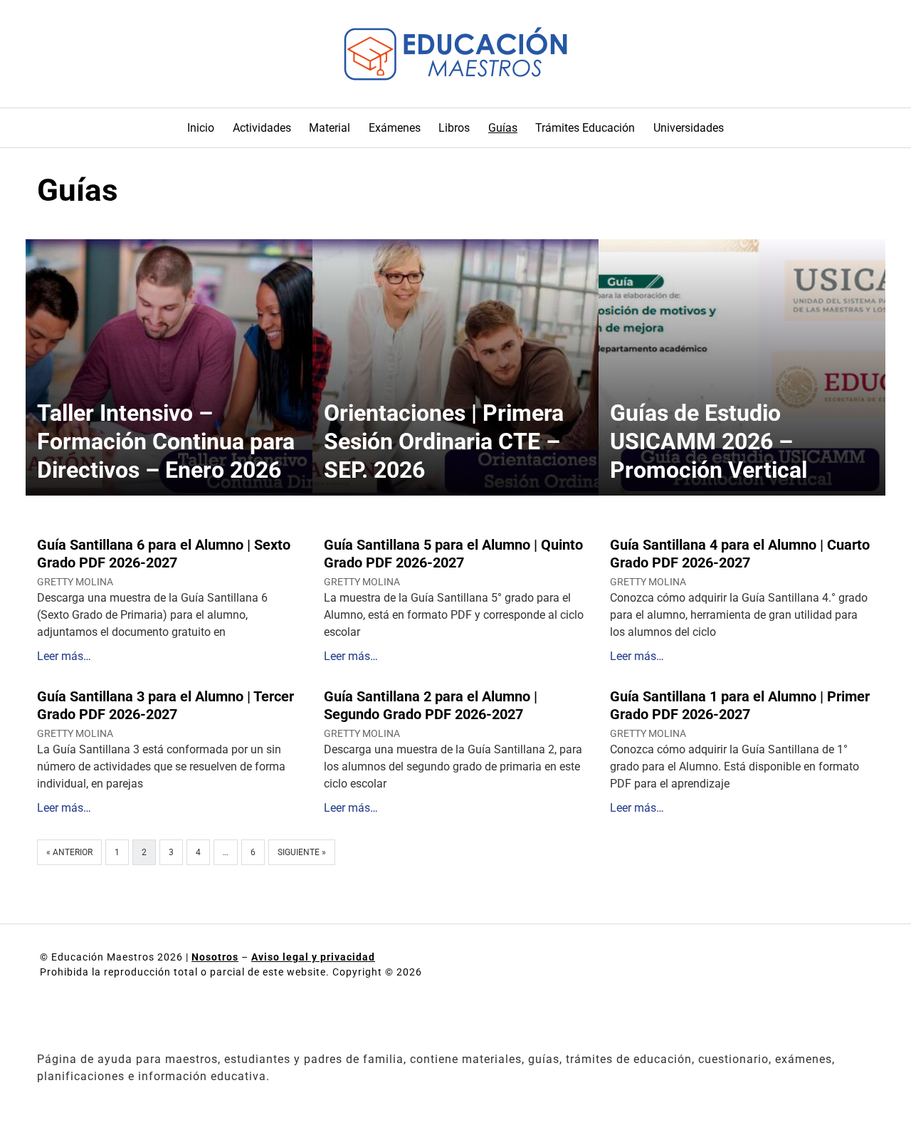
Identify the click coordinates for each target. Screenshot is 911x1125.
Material (329, 128)
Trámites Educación (585, 128)
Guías (502, 128)
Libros (454, 128)
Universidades (688, 128)
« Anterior (69, 852)
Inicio (200, 128)
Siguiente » (302, 852)
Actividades (262, 128)
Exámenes (395, 128)
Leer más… (64, 656)
